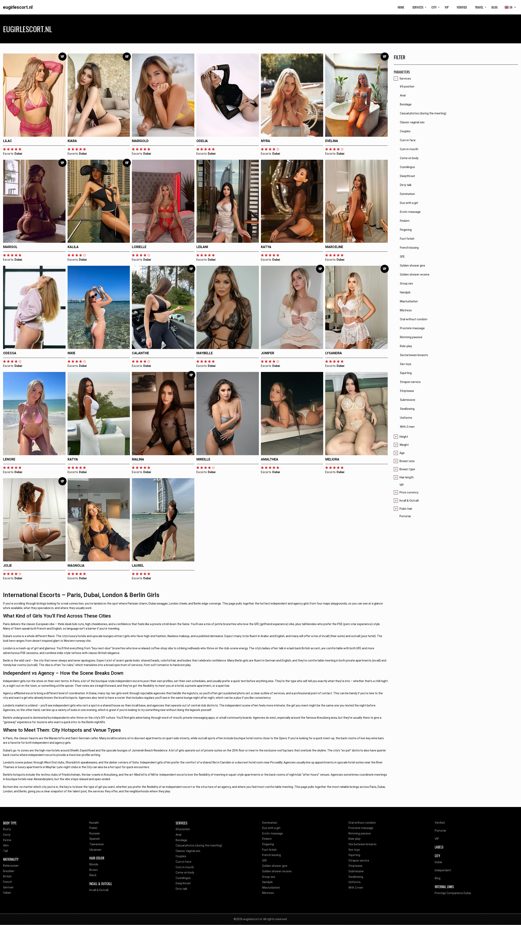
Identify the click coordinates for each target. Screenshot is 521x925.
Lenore (9, 459)
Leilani (202, 247)
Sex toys (354, 849)
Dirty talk (181, 888)
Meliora (332, 459)
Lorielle (139, 247)
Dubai (438, 862)
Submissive (356, 871)
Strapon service (358, 860)
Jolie (7, 565)
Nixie (71, 353)
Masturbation (271, 887)
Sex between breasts (362, 844)
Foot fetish (269, 849)
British (7, 876)
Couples (181, 856)
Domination (269, 822)
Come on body (185, 872)
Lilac (7, 141)
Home (401, 7)
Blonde (93, 864)
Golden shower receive (277, 871)
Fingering (268, 844)
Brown (93, 869)
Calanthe (140, 353)
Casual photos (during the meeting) (199, 845)
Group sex (268, 876)
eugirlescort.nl (18, 7)
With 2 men (355, 887)
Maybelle (204, 353)
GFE (264, 860)
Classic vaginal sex (188, 851)
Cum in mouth (185, 867)
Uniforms (354, 882)
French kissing (271, 855)
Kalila (73, 247)
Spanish (94, 838)
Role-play (354, 838)
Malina (138, 459)
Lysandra (333, 353)
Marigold (140, 141)
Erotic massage (272, 833)
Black (92, 875)
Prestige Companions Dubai (453, 893)
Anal (178, 834)
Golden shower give (274, 865)
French (7, 881)
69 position (183, 829)
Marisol (10, 247)
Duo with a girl (271, 828)
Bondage (181, 840)
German (8, 887)
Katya (266, 247)
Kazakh (94, 822)
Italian (7, 892)
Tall (5, 851)
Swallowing (355, 876)
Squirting (354, 855)
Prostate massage (360, 828)
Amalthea (269, 459)
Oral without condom (362, 822)
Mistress (268, 892)
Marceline (334, 247)
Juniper (267, 353)
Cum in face (183, 861)
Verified (462, 7)
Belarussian (11, 865)
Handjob (267, 882)
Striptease (355, 865)
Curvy (6, 834)
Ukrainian (95, 849)
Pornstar (405, 516)
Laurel (138, 565)
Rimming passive (359, 833)
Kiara (72, 141)
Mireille (203, 459)
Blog (494, 7)
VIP (447, 7)
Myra (265, 141)
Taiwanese (96, 844)
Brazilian (8, 871)
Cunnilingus (183, 878)
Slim (6, 845)
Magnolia (76, 565)
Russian (94, 833)
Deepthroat (183, 883)
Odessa (9, 353)
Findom (267, 838)
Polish (93, 828)
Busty (7, 829)
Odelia (202, 141)
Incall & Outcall (98, 890)
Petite (7, 840)
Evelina (331, 141)
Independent (443, 870)
